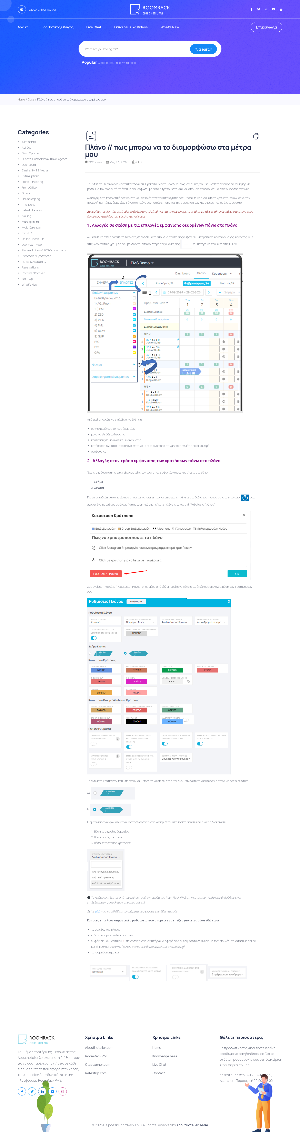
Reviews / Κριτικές (33, 273)
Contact (158, 1073)
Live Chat (93, 27)
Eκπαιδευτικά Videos (131, 27)
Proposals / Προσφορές (36, 256)
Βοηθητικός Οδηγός (57, 27)
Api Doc (26, 147)
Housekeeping (31, 199)
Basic (109, 63)
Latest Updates (32, 210)
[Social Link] (251, 9)
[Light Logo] (150, 9)
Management (30, 222)
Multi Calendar (31, 227)
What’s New (170, 27)
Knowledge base (165, 1056)
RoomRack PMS (97, 1056)
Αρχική (23, 27)
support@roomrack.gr (42, 9)
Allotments (29, 142)
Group (26, 193)
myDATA (27, 233)
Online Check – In (33, 239)
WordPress (129, 63)
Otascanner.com (97, 1064)
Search (205, 49)
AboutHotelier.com (99, 1047)
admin (139, 162)
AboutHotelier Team (192, 1125)
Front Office (29, 187)
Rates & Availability (34, 262)
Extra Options (30, 176)
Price (117, 63)
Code (101, 63)
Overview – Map (32, 244)
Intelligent (28, 205)
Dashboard (29, 165)
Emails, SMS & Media (35, 170)
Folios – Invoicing (32, 182)
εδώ (97, 911)
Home (156, 1047)
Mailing (26, 216)
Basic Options (30, 153)
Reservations (30, 267)
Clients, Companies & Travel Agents (44, 159)
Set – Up (27, 279)
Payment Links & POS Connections (44, 250)
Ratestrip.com (96, 1073)
